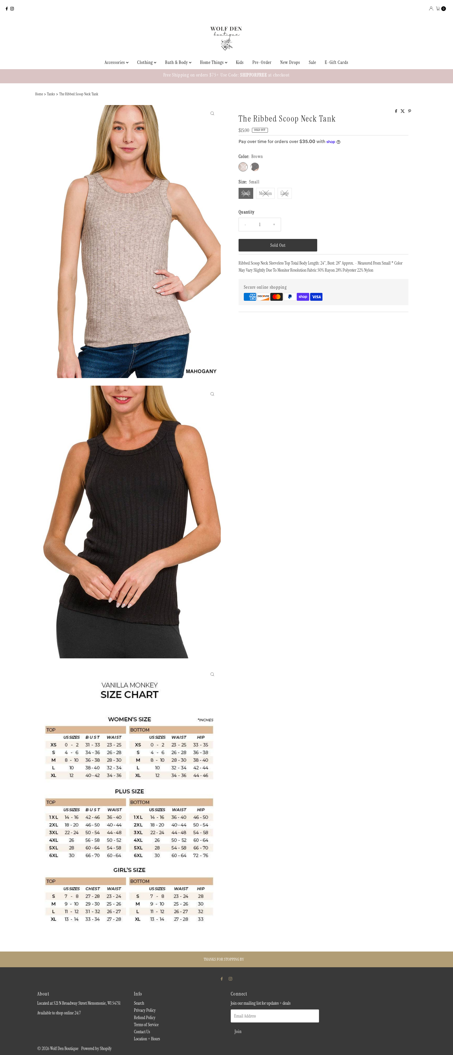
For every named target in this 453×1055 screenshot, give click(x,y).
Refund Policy (144, 1017)
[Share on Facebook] (396, 111)
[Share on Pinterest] (409, 111)
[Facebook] (7, 8)
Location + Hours (147, 1039)
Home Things (212, 62)
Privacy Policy (145, 1010)
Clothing (145, 62)
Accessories (115, 62)
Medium (265, 193)
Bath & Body (177, 62)
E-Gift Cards (336, 62)
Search (139, 1003)
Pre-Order (262, 62)
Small (245, 193)
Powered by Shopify (96, 1048)
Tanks (51, 94)
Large (285, 193)
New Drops (290, 62)
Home (39, 94)
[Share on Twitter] (403, 111)
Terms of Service (146, 1024)
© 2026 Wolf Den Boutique (58, 1048)
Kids (240, 62)
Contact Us (142, 1032)
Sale (312, 62)
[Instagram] (12, 8)
